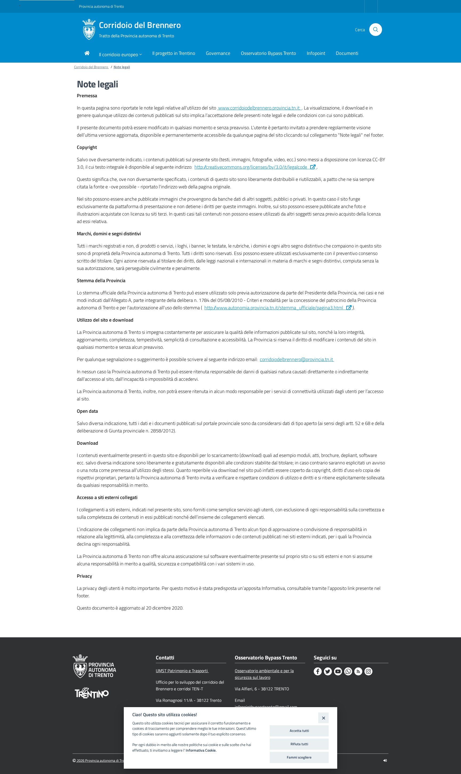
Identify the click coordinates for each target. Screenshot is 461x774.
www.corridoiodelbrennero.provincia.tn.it (259, 107)
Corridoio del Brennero (140, 29)
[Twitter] (328, 671)
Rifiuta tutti (299, 744)
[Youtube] (338, 671)
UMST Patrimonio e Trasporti (182, 670)
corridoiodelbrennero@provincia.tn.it (297, 359)
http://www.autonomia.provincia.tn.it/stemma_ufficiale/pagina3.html (275, 307)
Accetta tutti (299, 730)
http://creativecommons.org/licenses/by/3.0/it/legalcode (252, 167)
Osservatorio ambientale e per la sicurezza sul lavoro (264, 673)
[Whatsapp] (348, 671)
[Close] (323, 717)
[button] (375, 29)
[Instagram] (368, 671)
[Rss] (358, 671)
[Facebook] (318, 671)
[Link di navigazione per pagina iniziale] (87, 53)
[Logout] (385, 760)
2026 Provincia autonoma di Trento (102, 760)
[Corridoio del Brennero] (89, 29)
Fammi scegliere (299, 757)
